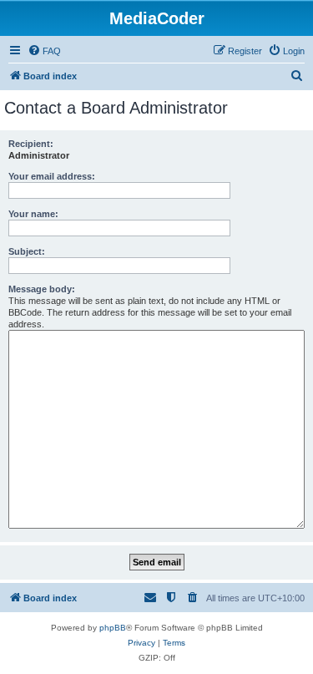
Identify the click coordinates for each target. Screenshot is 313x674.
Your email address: (51, 176)
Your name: (33, 214)
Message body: (41, 289)
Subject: (26, 251)
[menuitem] (44, 51)
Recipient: (30, 144)
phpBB (112, 627)
